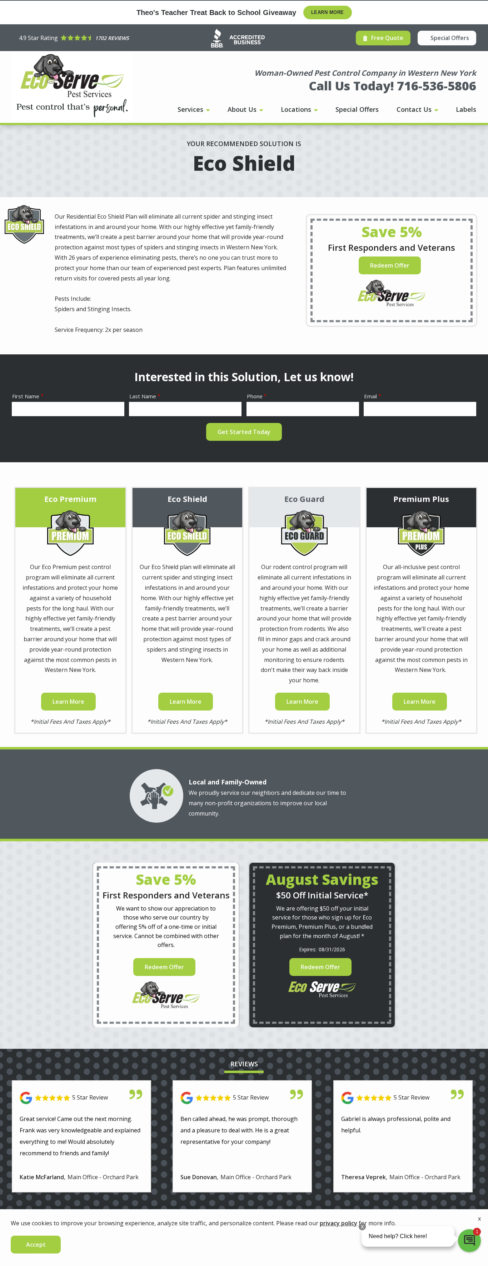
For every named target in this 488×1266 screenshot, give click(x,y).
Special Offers (357, 109)
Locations (297, 109)
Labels (466, 109)
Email (370, 396)
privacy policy (338, 1223)
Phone (255, 396)
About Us (243, 109)
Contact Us (415, 109)
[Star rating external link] (74, 38)
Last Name (142, 396)
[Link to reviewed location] (81, 1098)
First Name (25, 396)
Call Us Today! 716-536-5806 (392, 86)
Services (191, 109)
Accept (36, 1244)
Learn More (327, 12)
